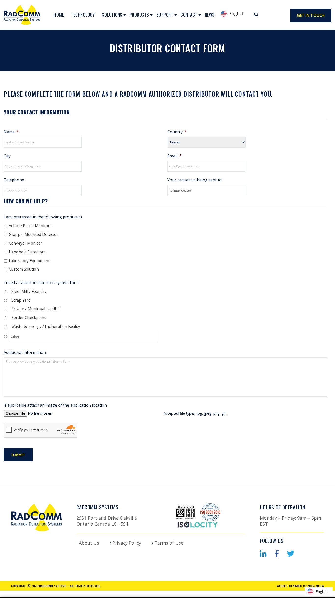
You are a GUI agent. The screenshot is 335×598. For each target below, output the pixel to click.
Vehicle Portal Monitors (30, 225)
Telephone (14, 180)
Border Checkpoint (28, 317)
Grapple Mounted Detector (33, 234)
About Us (89, 543)
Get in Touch (311, 15)
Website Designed (289, 585)
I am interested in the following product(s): (43, 217)
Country (177, 132)
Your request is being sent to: (195, 180)
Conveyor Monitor (25, 243)
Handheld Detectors (27, 251)
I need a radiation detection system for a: (41, 282)
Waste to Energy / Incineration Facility (45, 326)
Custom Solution (24, 269)
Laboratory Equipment (29, 260)
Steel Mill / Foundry (29, 291)
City (7, 156)
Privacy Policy (126, 543)
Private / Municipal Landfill (35, 308)
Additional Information (25, 352)
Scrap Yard (21, 300)
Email (175, 156)
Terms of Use (169, 543)
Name (11, 132)
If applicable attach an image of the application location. (56, 405)
